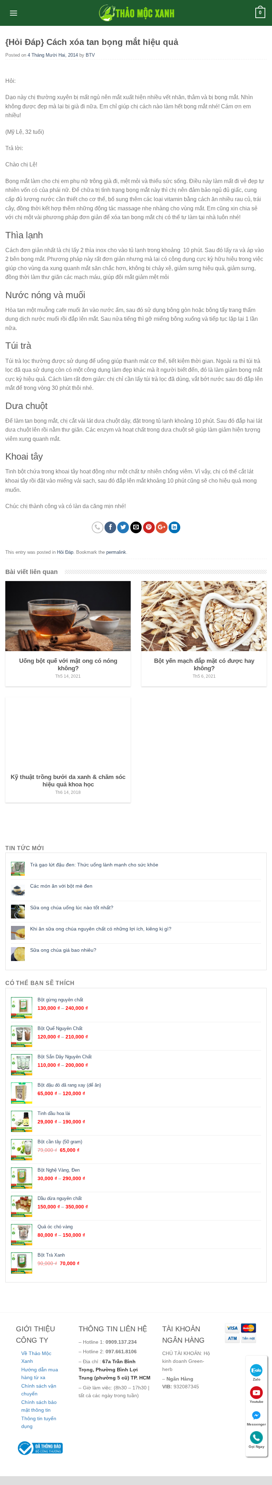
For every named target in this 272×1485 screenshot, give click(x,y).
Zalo (256, 1379)
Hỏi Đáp (65, 552)
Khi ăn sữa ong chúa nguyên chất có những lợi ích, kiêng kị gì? (100, 929)
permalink (116, 552)
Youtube (257, 1402)
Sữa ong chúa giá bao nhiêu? (63, 950)
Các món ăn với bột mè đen (61, 886)
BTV (90, 55)
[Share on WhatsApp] (97, 527)
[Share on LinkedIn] (174, 527)
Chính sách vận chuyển (38, 1389)
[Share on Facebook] (110, 527)
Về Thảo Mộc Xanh (36, 1357)
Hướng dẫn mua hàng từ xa (39, 1373)
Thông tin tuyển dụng (38, 1422)
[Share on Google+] (162, 527)
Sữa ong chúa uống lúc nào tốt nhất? (71, 907)
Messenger (256, 1424)
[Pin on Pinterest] (149, 527)
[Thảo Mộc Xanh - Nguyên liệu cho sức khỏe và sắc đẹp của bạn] (136, 13)
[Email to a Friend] (136, 527)
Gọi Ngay (257, 1447)
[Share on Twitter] (123, 527)
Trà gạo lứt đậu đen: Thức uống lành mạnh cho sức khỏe (94, 864)
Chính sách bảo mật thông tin (39, 1406)
